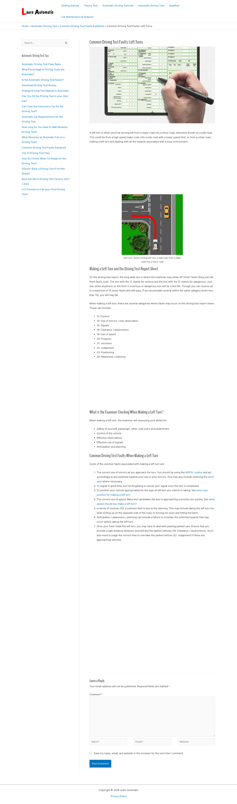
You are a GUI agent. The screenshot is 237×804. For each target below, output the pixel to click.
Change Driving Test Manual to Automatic (45, 90)
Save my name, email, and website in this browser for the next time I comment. (138, 753)
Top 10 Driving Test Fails (36, 153)
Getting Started (70, 5)
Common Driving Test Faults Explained (44, 147)
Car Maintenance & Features (77, 16)
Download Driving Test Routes (39, 85)
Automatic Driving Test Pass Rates (41, 64)
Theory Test (91, 5)
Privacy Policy (119, 796)
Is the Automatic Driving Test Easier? (43, 79)
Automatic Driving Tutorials (118, 5)
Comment (96, 694)
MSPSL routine (193, 472)
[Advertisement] (152, 170)
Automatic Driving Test (151, 5)
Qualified (174, 5)
